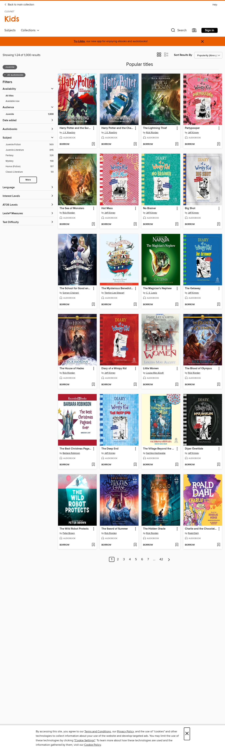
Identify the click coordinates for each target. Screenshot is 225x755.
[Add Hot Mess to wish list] (135, 224)
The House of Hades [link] (72, 368)
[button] (178, 31)
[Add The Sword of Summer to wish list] (135, 545)
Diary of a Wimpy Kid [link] (114, 368)
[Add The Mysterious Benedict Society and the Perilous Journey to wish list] (135, 304)
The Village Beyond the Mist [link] (159, 448)
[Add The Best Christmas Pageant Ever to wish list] (93, 464)
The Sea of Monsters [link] (72, 208)
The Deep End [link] (109, 448)
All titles (10, 95)
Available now (13, 101)
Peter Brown (69, 533)
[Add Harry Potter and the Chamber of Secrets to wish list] (135, 144)
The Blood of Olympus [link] (198, 368)
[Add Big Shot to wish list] (218, 224)
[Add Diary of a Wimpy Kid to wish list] (135, 384)
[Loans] (194, 31)
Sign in (209, 30)
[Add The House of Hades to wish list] (93, 384)
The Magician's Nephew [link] (157, 288)
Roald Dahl (193, 533)
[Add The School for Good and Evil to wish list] (93, 304)
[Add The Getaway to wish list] (218, 304)
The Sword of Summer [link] (114, 528)
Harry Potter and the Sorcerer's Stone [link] (76, 128)
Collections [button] (29, 30)
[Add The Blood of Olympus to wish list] (218, 384)
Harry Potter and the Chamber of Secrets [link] (117, 128)
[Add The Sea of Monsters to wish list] (93, 224)
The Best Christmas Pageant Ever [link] (76, 448)
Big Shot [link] (190, 208)
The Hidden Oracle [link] (154, 528)
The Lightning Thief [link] (155, 128)
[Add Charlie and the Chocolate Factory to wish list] (218, 545)
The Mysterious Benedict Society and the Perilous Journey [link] (117, 288)
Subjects (10, 30)
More (28, 179)
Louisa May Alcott (155, 373)
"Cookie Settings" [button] (84, 740)
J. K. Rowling (69, 132)
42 (161, 559)
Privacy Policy (125, 731)
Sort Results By (183, 55)
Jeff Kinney (193, 132)
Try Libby (79, 41)
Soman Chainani (71, 292)
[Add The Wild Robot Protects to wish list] (93, 545)
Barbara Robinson (71, 453)
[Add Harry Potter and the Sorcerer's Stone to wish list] (93, 144)
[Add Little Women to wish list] (177, 384)
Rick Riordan (152, 132)
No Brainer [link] (149, 208)
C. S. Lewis (151, 292)
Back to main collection (20, 4)
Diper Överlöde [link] (194, 448)
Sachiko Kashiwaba (155, 453)
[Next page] (169, 559)
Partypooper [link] (192, 128)
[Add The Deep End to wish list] (135, 464)
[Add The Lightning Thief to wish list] (177, 144)
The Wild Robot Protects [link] (74, 528)
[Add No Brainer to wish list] (177, 224)
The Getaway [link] (193, 288)
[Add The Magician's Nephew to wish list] (177, 304)
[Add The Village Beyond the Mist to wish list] (177, 464)
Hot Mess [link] (107, 208)
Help (215, 5)
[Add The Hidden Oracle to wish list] (177, 545)
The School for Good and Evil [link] (76, 288)
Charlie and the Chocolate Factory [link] (201, 528)
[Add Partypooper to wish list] (218, 144)
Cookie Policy (92, 745)
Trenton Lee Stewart (114, 292)
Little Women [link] (151, 368)
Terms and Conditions (97, 731)
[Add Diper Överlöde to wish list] (218, 464)
